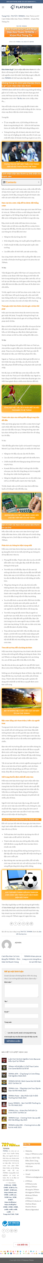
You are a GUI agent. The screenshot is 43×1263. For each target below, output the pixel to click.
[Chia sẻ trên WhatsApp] (11, 924)
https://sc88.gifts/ (10, 1204)
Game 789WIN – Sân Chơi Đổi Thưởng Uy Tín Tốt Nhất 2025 (24, 1104)
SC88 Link (7, 1185)
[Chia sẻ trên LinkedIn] (31, 924)
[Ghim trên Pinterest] (27, 924)
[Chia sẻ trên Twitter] (19, 924)
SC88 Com (8, 1197)
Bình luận (8, 982)
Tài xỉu (19, 98)
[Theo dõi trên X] (7, 1231)
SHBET (6, 1190)
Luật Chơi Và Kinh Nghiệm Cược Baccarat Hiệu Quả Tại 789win (24, 1060)
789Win (5, 1151)
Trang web (7, 1022)
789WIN (8, 78)
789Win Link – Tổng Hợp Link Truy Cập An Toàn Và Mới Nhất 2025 (24, 1089)
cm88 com (12, 1195)
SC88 (14, 1197)
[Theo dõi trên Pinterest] (11, 1231)
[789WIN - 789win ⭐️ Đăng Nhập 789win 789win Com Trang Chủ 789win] (21, 7)
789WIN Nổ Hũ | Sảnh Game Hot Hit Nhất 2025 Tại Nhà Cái (24, 1082)
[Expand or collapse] (38, 182)
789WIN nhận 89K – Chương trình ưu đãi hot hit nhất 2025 (24, 1126)
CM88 (14, 1185)
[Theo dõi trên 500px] (4, 1236)
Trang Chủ (5, 16)
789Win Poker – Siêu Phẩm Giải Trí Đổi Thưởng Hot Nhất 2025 (23, 1097)
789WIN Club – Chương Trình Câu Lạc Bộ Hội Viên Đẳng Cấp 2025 (24, 1119)
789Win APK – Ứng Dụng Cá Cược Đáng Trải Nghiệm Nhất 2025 (23, 1075)
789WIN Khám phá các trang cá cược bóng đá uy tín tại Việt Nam (31, 959)
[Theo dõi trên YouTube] (15, 1231)
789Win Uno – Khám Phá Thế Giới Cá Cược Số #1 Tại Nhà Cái (22, 1111)
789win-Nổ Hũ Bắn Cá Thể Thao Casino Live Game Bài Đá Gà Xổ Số (23, 1067)
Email (6, 1012)
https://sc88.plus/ (10, 1202)
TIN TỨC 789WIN (18, 16)
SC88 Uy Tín (13, 1187)
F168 (16, 1214)
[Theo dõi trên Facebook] (4, 1231)
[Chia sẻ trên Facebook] (15, 924)
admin (32, 41)
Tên (6, 1001)
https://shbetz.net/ (10, 1192)
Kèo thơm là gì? (8, 69)
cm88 (6, 1209)
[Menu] (3, 7)
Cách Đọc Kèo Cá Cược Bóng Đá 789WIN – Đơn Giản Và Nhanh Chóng (11, 959)
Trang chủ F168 (8, 1214)
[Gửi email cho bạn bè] (23, 924)
